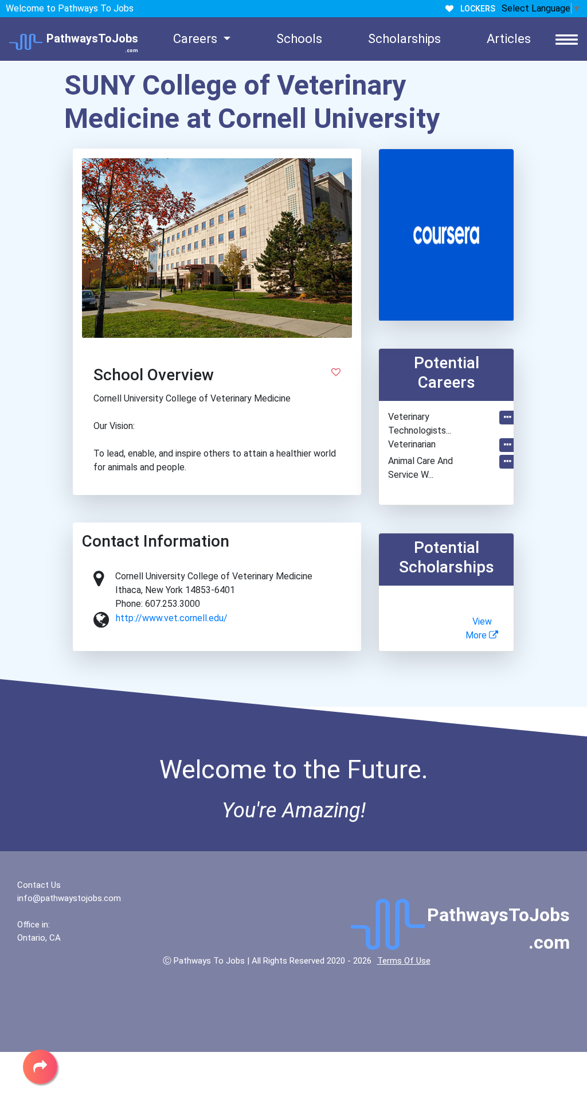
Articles (509, 39)
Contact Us (39, 885)
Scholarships (404, 39)
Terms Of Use (404, 961)
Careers (196, 39)
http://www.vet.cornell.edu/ (172, 618)
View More (478, 628)
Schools (299, 39)
